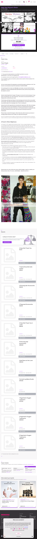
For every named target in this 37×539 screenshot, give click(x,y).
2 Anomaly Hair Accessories (27, 285)
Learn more (8, 472)
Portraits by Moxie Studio (26, 379)
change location (23, 4)
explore (25, 479)
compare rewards (7, 242)
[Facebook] (1, 519)
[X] (3, 519)
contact (6, 64)
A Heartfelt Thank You (25, 248)
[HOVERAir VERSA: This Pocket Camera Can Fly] (9, 489)
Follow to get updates (28, 472)
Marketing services (33, 516)
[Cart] (26, 2)
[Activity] (28, 2)
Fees (30, 515)
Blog (20, 517)
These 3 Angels (5, 8)
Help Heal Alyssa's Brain (9, 7)
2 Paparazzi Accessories (26, 304)
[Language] (24, 1)
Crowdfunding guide (30, 464)
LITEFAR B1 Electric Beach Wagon (27, 501)
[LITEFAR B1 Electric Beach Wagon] (27, 489)
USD (19, 1)
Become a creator (32, 517)
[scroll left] (1, 22)
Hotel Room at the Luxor (26, 360)
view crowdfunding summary (18, 48)
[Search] (17, 2)
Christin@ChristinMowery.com (24, 77)
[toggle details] (17, 507)
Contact (21, 515)
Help (24, 464)
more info (2, 64)
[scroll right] (36, 22)
